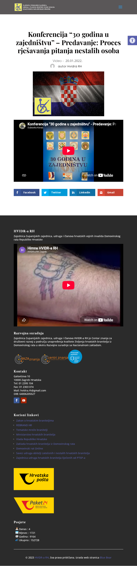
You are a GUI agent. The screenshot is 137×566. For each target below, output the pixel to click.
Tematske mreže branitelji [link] (32, 430)
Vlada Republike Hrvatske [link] (31, 439)
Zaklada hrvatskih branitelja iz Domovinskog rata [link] (45, 443)
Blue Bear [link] (105, 557)
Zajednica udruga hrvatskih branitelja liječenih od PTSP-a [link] (50, 457)
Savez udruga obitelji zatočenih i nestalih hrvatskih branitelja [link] (53, 453)
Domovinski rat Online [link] (29, 448)
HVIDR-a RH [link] (42, 557)
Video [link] (57, 61)
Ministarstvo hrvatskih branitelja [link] (35, 434)
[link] (132, 40)
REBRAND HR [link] (24, 425)
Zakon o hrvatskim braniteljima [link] (35, 420)
